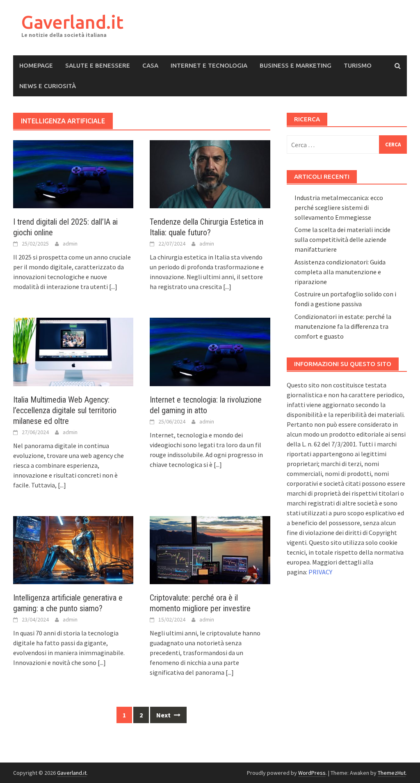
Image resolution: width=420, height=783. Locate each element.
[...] (113, 286)
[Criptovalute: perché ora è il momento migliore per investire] (210, 549)
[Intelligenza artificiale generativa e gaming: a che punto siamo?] (73, 549)
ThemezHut (392, 772)
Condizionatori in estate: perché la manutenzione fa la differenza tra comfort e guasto (342, 326)
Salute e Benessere (97, 65)
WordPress (312, 772)
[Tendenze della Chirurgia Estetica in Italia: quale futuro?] (210, 173)
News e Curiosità (47, 85)
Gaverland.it (72, 22)
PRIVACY (320, 572)
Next (164, 715)
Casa (150, 65)
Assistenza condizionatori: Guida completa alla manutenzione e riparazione (340, 272)
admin (70, 243)
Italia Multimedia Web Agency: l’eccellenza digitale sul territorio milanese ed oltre (64, 410)
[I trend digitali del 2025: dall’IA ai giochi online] (73, 173)
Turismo (358, 65)
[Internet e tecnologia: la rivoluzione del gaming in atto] (210, 351)
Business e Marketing (295, 65)
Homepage (36, 65)
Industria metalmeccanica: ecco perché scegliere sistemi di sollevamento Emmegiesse (338, 207)
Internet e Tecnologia (209, 65)
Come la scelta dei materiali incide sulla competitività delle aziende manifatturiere (342, 239)
